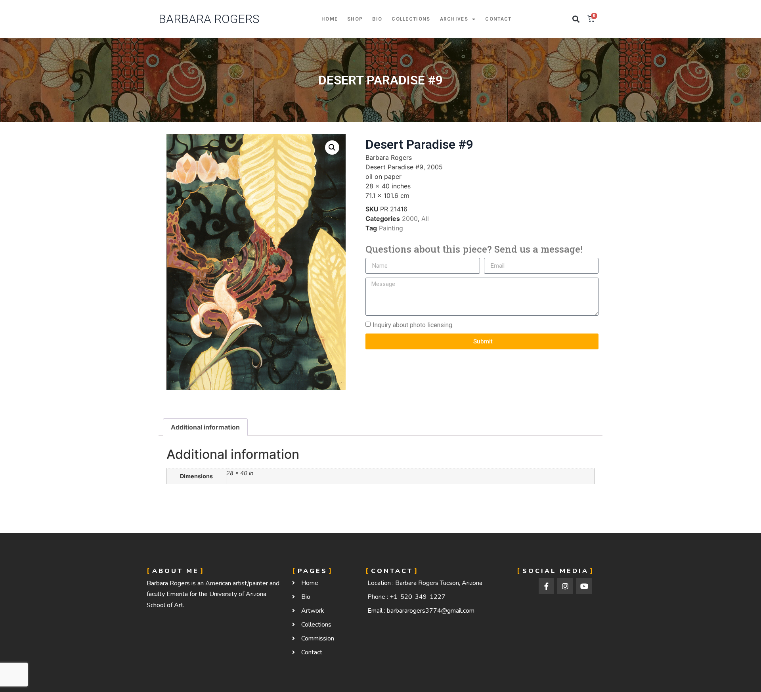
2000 (410, 218)
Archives (454, 19)
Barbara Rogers (209, 19)
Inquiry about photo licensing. (413, 325)
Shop (355, 19)
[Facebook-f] (546, 586)
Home (329, 19)
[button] (576, 19)
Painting (391, 228)
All (425, 218)
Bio (377, 19)
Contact (498, 19)
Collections (411, 19)
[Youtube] (584, 586)
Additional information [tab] (205, 427)
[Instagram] (565, 586)
